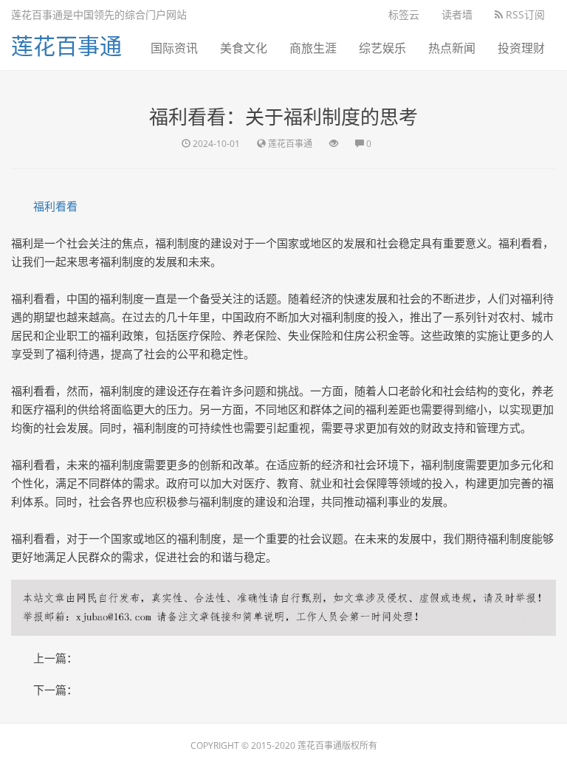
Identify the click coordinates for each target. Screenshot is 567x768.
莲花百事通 (66, 45)
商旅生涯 (313, 48)
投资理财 (521, 48)
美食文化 (243, 48)
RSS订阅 (524, 14)
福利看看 (55, 206)
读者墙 (456, 14)
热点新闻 (451, 48)
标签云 (403, 14)
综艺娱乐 (382, 48)
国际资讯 (174, 48)
